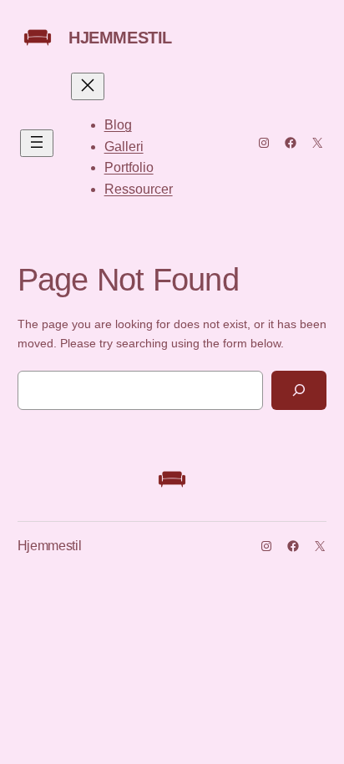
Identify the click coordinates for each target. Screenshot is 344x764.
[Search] (298, 390)
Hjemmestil (120, 37)
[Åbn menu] (36, 143)
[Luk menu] (87, 86)
